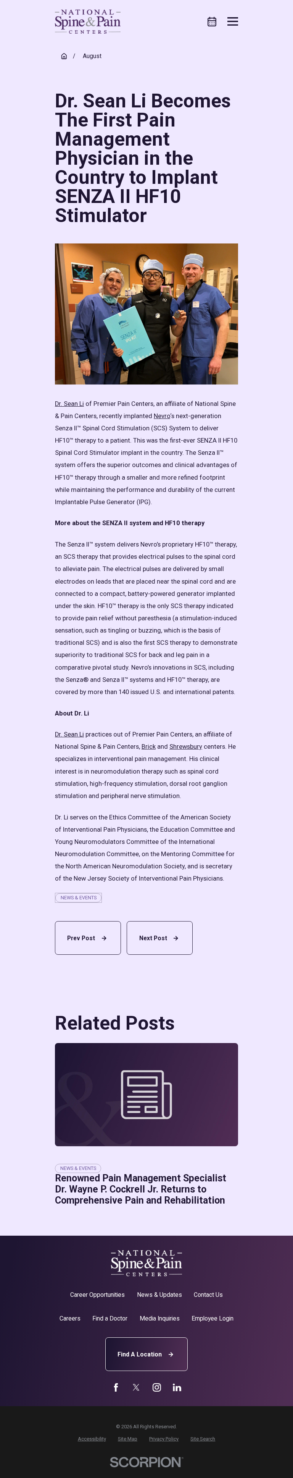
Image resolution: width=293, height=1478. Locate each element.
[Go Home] (64, 56)
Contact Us (208, 1294)
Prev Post (81, 938)
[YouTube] (157, 1387)
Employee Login (212, 1318)
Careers (70, 1318)
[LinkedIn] (177, 1387)
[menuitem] (92, 1439)
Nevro (162, 416)
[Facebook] (116, 1387)
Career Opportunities (97, 1294)
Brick (149, 746)
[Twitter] (136, 1387)
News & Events (79, 897)
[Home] (88, 22)
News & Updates (159, 1294)
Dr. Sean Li (69, 403)
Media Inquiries (160, 1318)
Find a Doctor (109, 1318)
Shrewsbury (185, 746)
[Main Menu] (232, 21)
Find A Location (140, 1354)
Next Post (153, 938)
